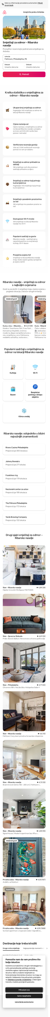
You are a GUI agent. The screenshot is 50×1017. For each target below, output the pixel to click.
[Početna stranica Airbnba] (4, 12)
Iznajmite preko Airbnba (33, 12)
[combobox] (24, 59)
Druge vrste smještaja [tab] (11, 948)
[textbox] (13, 67)
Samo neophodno (24, 996)
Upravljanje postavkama (24, 1002)
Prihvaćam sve (24, 990)
